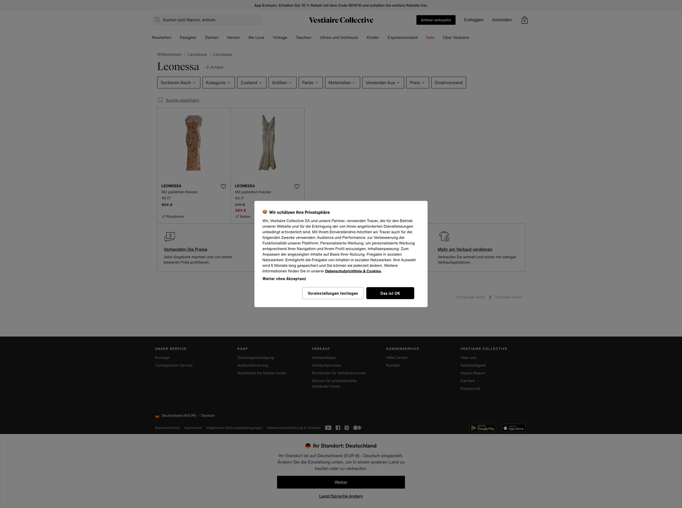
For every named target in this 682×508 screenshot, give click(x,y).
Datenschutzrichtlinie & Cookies (353, 271)
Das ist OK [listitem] (390, 293)
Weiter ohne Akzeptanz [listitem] (284, 278)
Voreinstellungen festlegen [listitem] (333, 293)
